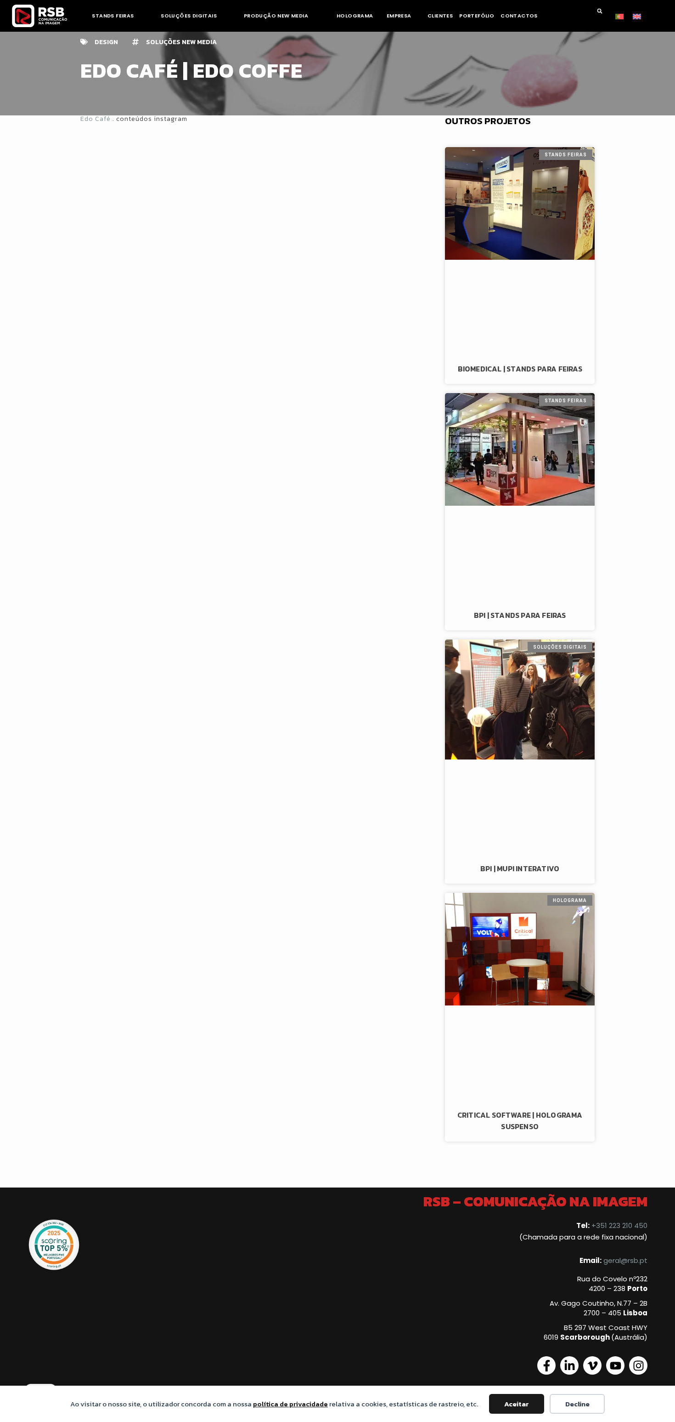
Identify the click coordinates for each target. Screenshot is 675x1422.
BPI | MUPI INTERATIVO (519, 868)
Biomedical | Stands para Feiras (520, 368)
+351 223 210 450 (619, 1225)
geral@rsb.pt (625, 1260)
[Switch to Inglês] (637, 16)
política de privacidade (290, 1404)
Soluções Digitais (189, 15)
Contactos (519, 15)
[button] (599, 11)
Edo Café (95, 119)
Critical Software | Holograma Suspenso (520, 1120)
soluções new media (181, 42)
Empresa (399, 15)
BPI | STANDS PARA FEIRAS (520, 615)
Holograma (355, 15)
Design (106, 42)
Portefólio (476, 15)
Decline (577, 1404)
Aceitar (516, 1404)
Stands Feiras (113, 15)
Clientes (440, 15)
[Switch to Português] (619, 16)
